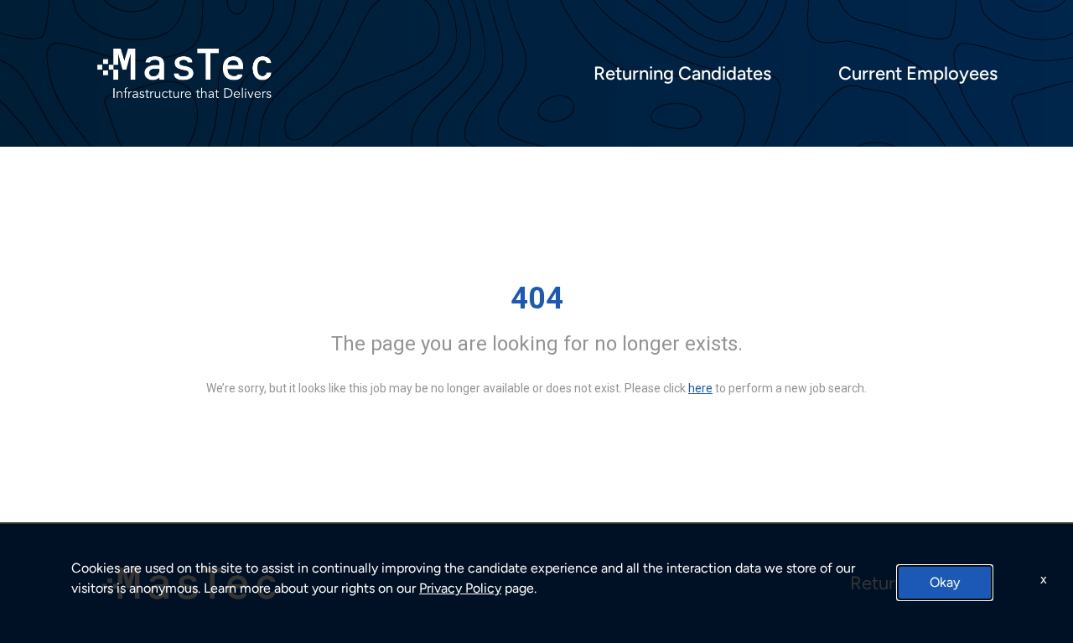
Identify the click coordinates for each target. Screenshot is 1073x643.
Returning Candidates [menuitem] (682, 74)
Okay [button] (945, 582)
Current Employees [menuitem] (918, 74)
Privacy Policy (460, 588)
